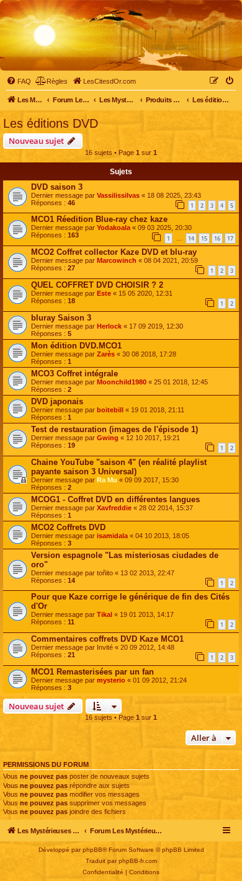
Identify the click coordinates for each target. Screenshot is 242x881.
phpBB (92, 849)
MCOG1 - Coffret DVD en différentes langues (115, 499)
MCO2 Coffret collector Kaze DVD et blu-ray (114, 252)
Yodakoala (113, 227)
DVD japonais (57, 401)
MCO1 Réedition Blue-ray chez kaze (99, 219)
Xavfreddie (114, 507)
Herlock (109, 326)
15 (204, 238)
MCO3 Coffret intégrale (74, 373)
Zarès (106, 354)
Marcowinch (117, 260)
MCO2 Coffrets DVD (68, 527)
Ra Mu (107, 480)
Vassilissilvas (118, 195)
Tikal (104, 614)
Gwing (108, 437)
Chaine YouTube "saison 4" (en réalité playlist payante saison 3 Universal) (119, 467)
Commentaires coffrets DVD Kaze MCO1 (107, 639)
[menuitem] (18, 81)
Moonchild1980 (121, 382)
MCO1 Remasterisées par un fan (92, 671)
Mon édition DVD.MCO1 (76, 345)
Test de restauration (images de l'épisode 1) (114, 429)
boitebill (110, 410)
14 (191, 238)
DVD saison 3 (57, 187)
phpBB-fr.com (138, 860)
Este (104, 293)
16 (217, 238)
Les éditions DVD (50, 123)
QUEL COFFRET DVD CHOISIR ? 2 (97, 285)
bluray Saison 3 (61, 317)
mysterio (111, 680)
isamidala (112, 535)
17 (230, 238)
